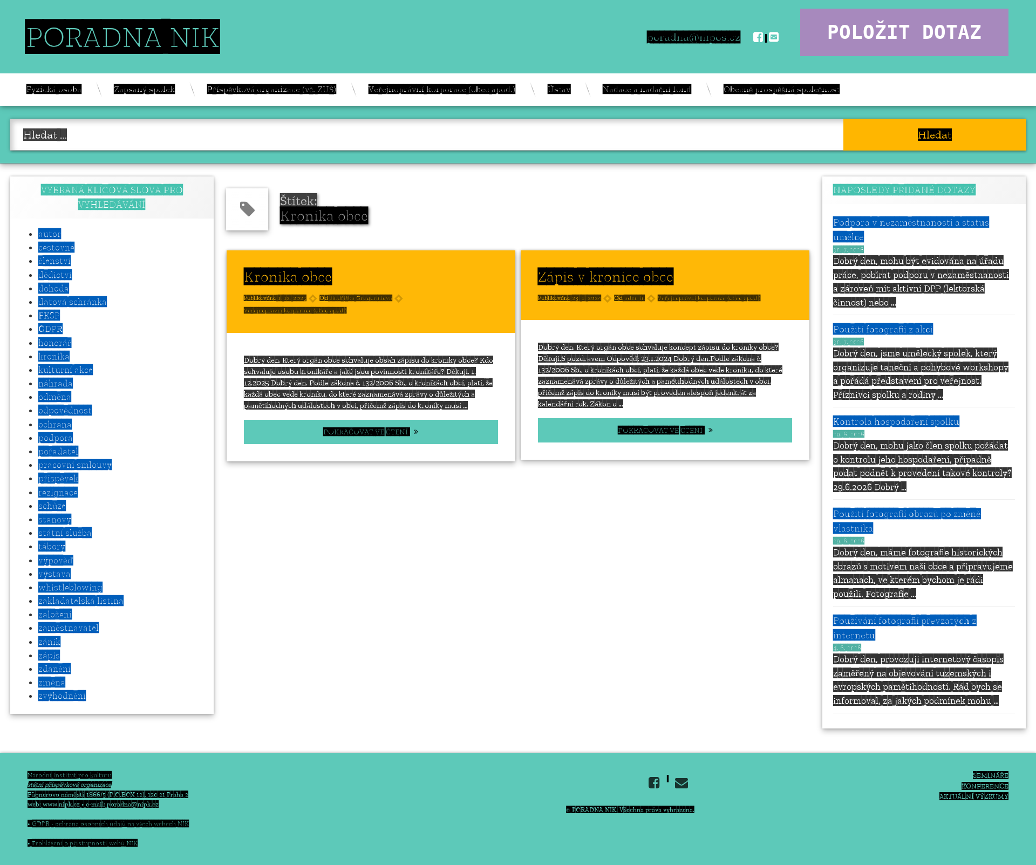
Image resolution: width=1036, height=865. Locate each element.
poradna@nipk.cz (133, 804)
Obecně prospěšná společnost (782, 89)
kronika (54, 356)
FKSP (49, 315)
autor (49, 233)
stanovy (54, 519)
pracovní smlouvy (75, 464)
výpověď (55, 560)
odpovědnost (65, 410)
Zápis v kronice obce (605, 276)
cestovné (56, 247)
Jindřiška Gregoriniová (361, 298)
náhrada (55, 383)
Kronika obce (288, 276)
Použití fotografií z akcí (883, 329)
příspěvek (58, 478)
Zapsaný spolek (144, 89)
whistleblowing (70, 587)
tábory (51, 546)
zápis (49, 655)
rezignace (58, 492)
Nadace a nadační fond (647, 89)
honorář (54, 342)
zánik (49, 641)
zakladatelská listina (81, 600)
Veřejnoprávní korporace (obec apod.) (442, 89)
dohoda (53, 288)
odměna (54, 396)
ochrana (55, 424)
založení (55, 614)
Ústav (559, 89)
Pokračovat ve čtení (394, 432)
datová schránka (72, 301)
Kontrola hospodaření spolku (896, 421)
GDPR (50, 328)
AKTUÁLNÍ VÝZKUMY (973, 796)
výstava (54, 573)
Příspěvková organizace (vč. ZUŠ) (271, 89)
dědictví (55, 274)
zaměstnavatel (68, 627)
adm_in (634, 298)
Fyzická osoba (53, 89)
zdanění (54, 668)
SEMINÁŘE (990, 775)
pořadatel (58, 451)
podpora (55, 437)
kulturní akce (65, 369)
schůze (52, 505)
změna (51, 682)
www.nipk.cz (61, 804)
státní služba (65, 532)
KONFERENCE (985, 786)
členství (54, 260)
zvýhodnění (62, 695)
